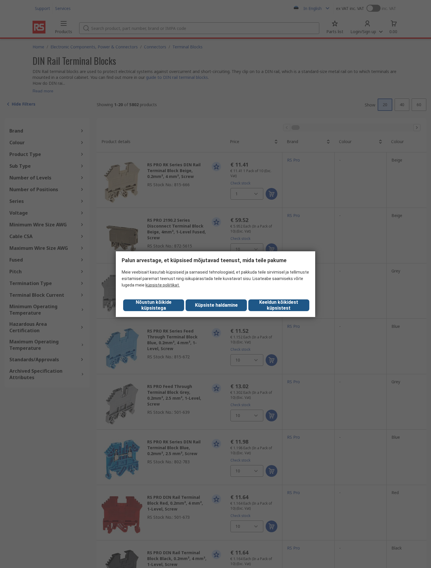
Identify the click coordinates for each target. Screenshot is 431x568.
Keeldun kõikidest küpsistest (278, 305)
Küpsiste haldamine (216, 305)
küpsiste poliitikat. (162, 285)
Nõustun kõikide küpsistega (154, 305)
